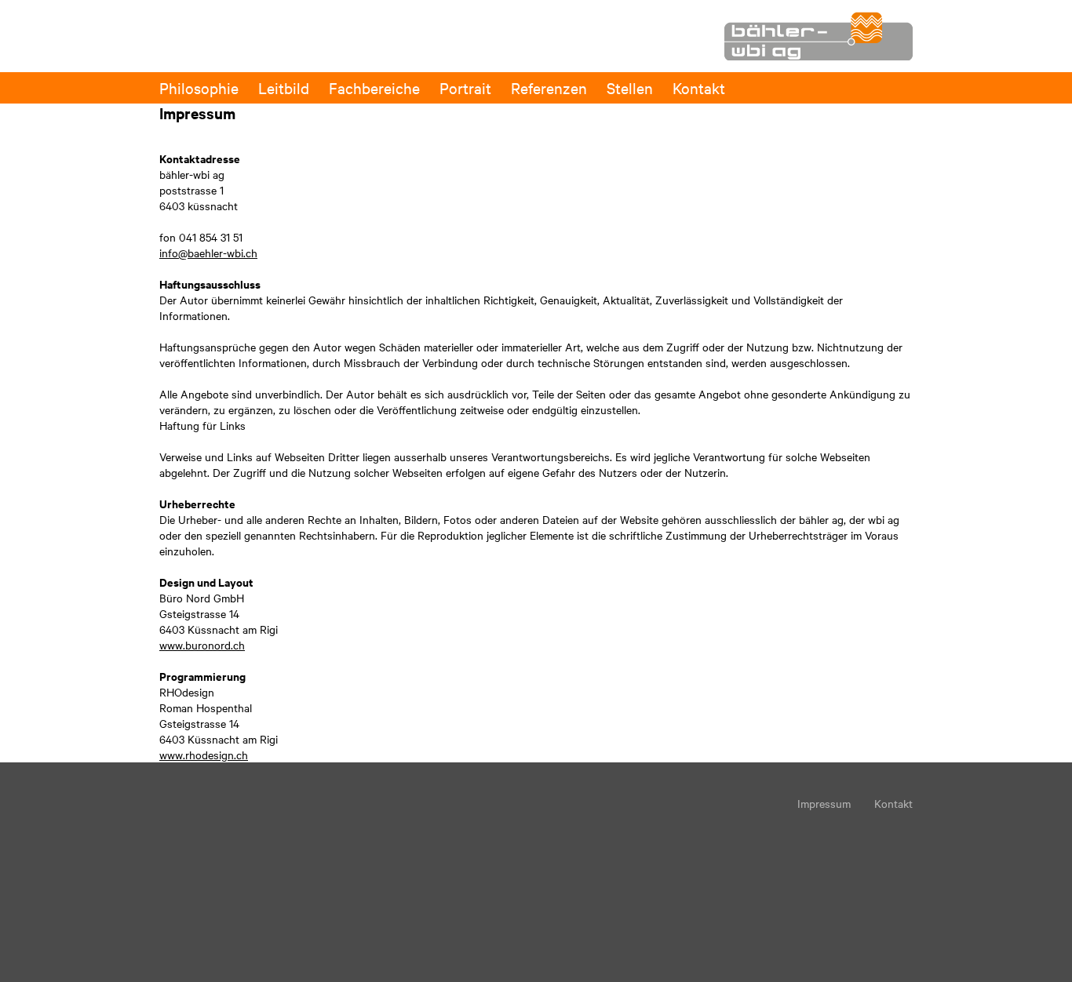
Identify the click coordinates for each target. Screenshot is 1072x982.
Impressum (824, 803)
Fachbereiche (374, 87)
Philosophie (199, 87)
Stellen (630, 87)
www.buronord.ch (202, 645)
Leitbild (283, 87)
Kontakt (699, 87)
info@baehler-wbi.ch (208, 252)
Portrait (465, 87)
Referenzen (549, 87)
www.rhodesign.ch (203, 754)
